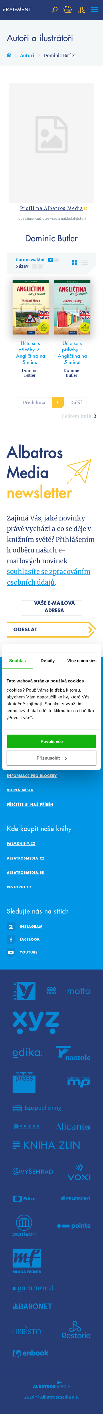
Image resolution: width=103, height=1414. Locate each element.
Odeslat (25, 629)
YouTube (28, 952)
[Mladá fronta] (27, 1261)
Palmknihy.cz (21, 843)
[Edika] (27, 1053)
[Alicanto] (73, 1126)
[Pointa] (74, 1226)
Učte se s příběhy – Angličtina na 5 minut (72, 352)
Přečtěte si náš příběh (30, 804)
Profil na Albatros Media (51, 208)
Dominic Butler (30, 373)
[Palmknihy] (75, 1199)
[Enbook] (30, 1353)
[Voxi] (79, 1171)
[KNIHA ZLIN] (46, 1145)
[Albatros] (24, 991)
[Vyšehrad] (33, 1171)
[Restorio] (76, 1329)
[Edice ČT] (24, 1199)
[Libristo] (27, 1329)
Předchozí (34, 402)
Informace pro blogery (32, 775)
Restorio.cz (19, 887)
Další (76, 402)
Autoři (27, 55)
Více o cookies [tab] (81, 660)
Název (21, 266)
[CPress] (27, 1126)
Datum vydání (29, 260)
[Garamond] (33, 1288)
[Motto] (79, 991)
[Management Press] (79, 1082)
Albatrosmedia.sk (26, 872)
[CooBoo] (51, 991)
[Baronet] (32, 1306)
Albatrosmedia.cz (26, 858)
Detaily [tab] (48, 660)
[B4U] (37, 1108)
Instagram (31, 926)
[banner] (17, 9)
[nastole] (73, 1053)
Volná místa (20, 790)
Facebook (30, 939)
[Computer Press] (24, 1082)
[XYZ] (36, 1023)
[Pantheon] (24, 1226)
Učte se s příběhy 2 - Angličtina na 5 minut (30, 352)
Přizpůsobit (48, 758)
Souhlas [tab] (17, 660)
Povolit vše (52, 741)
